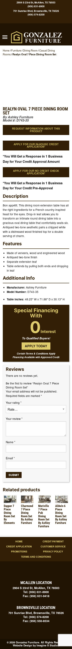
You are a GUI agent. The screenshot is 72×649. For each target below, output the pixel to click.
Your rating (13, 403)
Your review (14, 419)
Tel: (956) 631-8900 (36, 592)
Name (10, 442)
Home (6, 50)
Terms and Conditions (36, 556)
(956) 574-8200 (36, 14)
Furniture (16, 50)
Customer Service (53, 546)
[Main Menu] (4, 37)
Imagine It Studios (48, 645)
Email (10, 458)
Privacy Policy (53, 551)
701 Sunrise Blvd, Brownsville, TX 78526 (36, 10)
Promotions (19, 551)
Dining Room (30, 50)
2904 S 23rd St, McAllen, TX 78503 (36, 2)
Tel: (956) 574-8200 (36, 617)
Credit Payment (53, 541)
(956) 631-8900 (36, 6)
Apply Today (36, 346)
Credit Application (19, 546)
